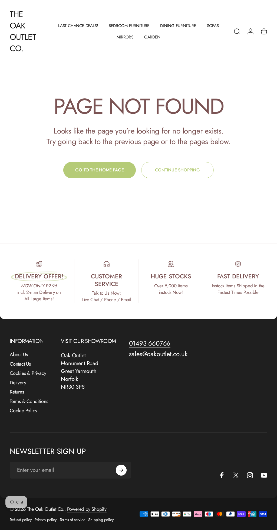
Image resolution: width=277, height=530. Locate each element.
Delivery (18, 383)
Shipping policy (100, 519)
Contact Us (20, 364)
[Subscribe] (121, 470)
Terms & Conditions (29, 401)
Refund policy (20, 519)
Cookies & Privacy (28, 373)
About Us (19, 355)
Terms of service (72, 519)
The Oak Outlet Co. (23, 31)
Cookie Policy (23, 411)
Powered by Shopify (87, 509)
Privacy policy (45, 519)
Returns (17, 392)
